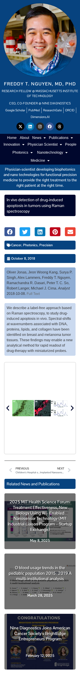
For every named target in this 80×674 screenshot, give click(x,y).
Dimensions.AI (40, 117)
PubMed (34, 110)
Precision (46, 245)
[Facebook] (50, 126)
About (24, 138)
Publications (58, 138)
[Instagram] (40, 126)
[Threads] (60, 126)
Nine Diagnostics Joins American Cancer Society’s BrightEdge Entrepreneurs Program (40, 633)
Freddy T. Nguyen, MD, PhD (40, 84)
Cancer (16, 245)
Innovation (12, 144)
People (70, 144)
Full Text (33, 293)
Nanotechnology (50, 152)
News (36, 138)
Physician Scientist (43, 144)
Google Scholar (15, 110)
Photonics (20, 152)
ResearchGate (52, 110)
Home (12, 138)
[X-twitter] (20, 126)
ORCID (69, 110)
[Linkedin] (30, 126)
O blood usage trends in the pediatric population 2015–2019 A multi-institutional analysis (40, 573)
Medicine (38, 160)
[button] (9, 231)
